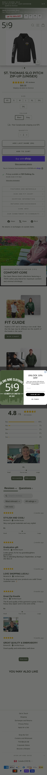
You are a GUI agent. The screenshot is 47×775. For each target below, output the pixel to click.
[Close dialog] (45, 372)
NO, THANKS (35, 399)
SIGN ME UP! (35, 394)
